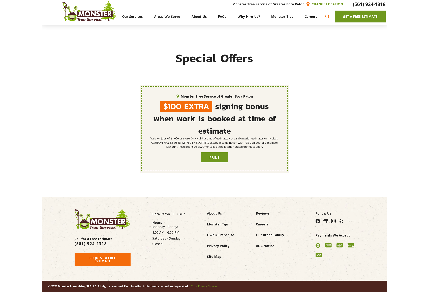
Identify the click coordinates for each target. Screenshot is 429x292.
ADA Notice (265, 246)
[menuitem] (132, 16)
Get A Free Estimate (360, 16)
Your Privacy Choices (204, 286)
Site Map (214, 256)
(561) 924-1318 (369, 4)
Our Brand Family (270, 235)
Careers (262, 224)
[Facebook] (318, 221)
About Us (214, 213)
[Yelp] (341, 221)
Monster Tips (218, 224)
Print (214, 157)
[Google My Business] (326, 221)
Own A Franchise (220, 235)
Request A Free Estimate (102, 259)
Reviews (262, 213)
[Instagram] (333, 221)
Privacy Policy (218, 246)
